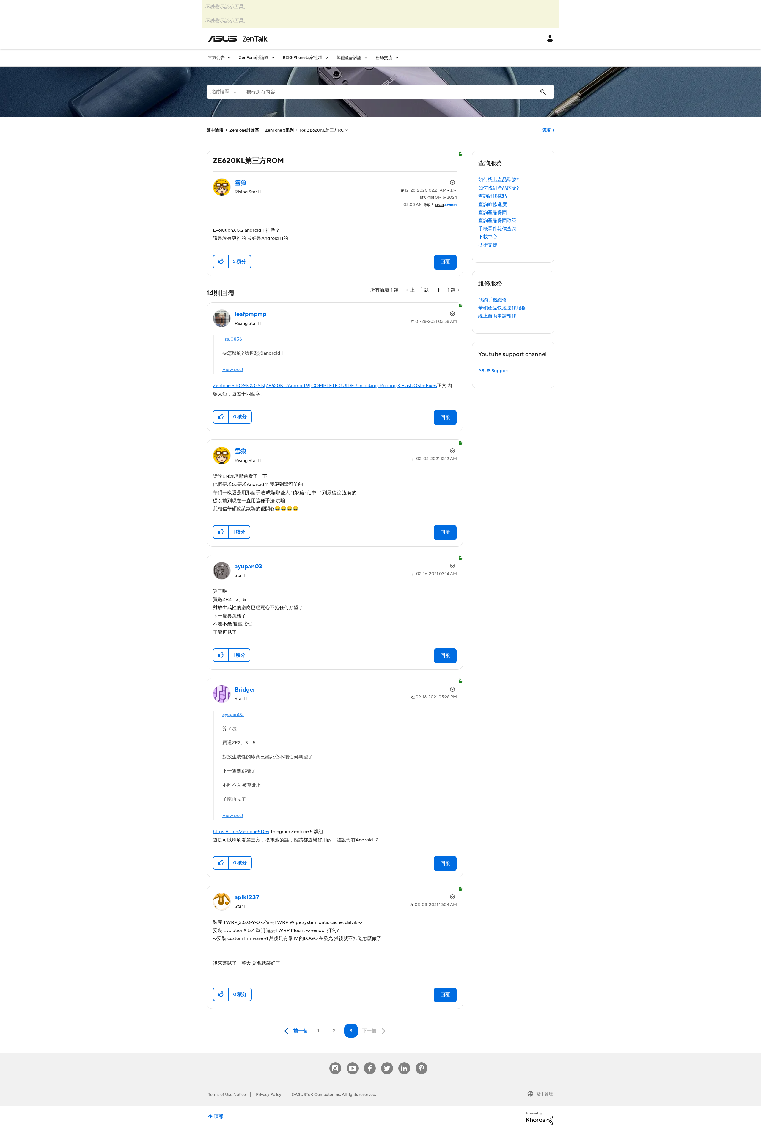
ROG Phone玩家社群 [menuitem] (302, 57)
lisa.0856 (232, 339)
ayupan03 (233, 714)
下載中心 (487, 237)
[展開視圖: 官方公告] (229, 57)
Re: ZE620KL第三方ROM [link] (324, 130)
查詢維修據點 (492, 196)
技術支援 (487, 245)
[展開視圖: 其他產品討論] (366, 57)
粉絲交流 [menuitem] (384, 57)
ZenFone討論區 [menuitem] (253, 57)
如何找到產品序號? (498, 188)
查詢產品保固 (492, 212)
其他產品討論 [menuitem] (349, 57)
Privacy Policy (268, 1094)
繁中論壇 (215, 130)
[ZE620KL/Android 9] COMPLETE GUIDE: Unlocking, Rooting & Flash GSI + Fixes (350, 386)
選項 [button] (546, 130)
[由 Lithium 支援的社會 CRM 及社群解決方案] (539, 1118)
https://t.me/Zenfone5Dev (241, 832)
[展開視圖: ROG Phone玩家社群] (327, 57)
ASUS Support (493, 371)
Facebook (370, 1062)
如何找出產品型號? (498, 180)
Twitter (386, 1062)
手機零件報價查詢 (497, 229)
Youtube (352, 1062)
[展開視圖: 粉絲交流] (397, 57)
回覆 (445, 262)
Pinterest (421, 1062)
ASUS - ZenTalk (238, 38)
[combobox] (397, 92)
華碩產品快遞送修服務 (502, 308)
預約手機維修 (492, 300)
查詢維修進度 (492, 204)
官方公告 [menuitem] (216, 57)
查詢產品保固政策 (497, 220)
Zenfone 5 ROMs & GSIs (238, 386)
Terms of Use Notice (227, 1094)
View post (232, 370)
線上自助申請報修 (497, 316)
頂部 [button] (218, 1116)
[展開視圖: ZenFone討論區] (273, 57)
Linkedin (404, 1062)
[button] (221, 261)
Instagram (335, 1062)
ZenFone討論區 (244, 130)
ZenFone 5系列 (279, 130)
